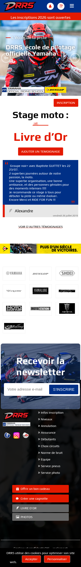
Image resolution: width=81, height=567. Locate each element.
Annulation (48, 426)
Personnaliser (57, 559)
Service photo (50, 473)
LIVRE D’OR (28, 508)
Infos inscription (52, 412)
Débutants (48, 439)
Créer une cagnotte (34, 498)
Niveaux (46, 419)
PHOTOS (26, 517)
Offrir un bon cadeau (35, 489)
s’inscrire (64, 389)
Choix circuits (50, 446)
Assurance (48, 432)
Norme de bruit (52, 453)
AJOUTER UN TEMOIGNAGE (40, 151)
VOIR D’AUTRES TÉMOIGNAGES (40, 227)
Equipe (46, 459)
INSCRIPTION (66, 103)
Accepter (31, 559)
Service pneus (50, 466)
